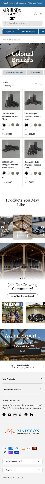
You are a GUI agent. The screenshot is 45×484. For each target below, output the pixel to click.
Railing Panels (28, 32)
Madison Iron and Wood (15, 478)
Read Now (6, 272)
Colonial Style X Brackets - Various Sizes (32, 165)
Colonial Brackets (14, 40)
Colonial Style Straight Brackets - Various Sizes (10, 165)
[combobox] (22, 23)
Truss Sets (35, 73)
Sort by (5, 82)
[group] (22, 261)
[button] (20, 278)
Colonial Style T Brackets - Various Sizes (32, 116)
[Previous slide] (2, 227)
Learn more (5, 234)
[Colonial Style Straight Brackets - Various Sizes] (11, 149)
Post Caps (10, 32)
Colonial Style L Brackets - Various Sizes (10, 116)
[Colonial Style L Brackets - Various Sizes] (11, 100)
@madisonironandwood (22, 296)
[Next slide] (42, 227)
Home (4, 40)
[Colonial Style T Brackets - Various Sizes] (33, 100)
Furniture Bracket (14, 73)
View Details (37, 3)
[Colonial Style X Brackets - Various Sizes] (33, 149)
